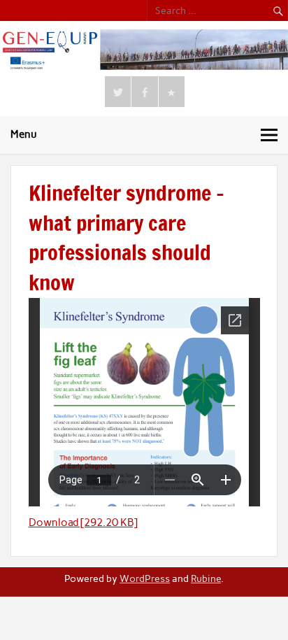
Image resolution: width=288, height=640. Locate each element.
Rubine (206, 578)
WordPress (145, 578)
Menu (23, 134)
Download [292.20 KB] (83, 522)
